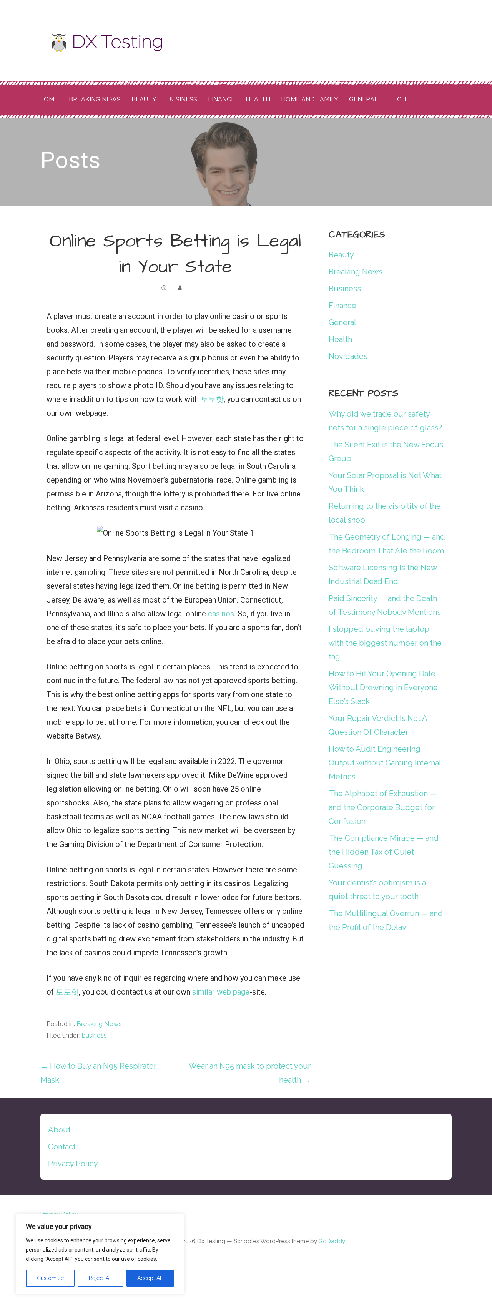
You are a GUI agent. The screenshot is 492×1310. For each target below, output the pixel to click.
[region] (99, 1254)
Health (258, 99)
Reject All (100, 1278)
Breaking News (95, 99)
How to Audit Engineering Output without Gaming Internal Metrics (385, 762)
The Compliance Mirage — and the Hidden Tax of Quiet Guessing (384, 851)
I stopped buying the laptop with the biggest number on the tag (385, 642)
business (94, 1035)
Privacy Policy (73, 1163)
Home (48, 99)
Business (182, 99)
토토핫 (212, 399)
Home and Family (309, 99)
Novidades (348, 356)
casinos (221, 613)
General (363, 99)
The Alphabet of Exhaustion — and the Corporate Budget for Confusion (383, 807)
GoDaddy (332, 1241)
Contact (62, 1146)
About (59, 1129)
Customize (50, 1278)
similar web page (220, 991)
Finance (221, 99)
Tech (397, 99)
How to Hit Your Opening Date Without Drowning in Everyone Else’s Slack (383, 687)
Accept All (150, 1278)
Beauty (143, 99)
